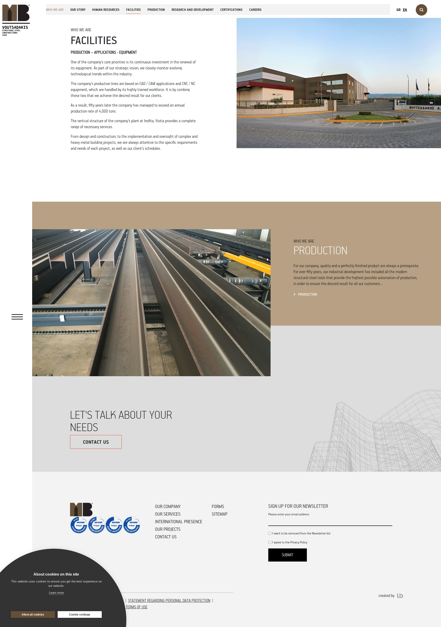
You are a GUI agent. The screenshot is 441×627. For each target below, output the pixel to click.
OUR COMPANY (168, 506)
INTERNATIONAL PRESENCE (178, 522)
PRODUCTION (156, 9)
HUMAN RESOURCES (105, 9)
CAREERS (255, 9)
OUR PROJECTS (168, 529)
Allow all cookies (33, 614)
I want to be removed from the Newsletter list (301, 533)
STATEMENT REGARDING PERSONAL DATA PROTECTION (169, 600)
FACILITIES (133, 9)
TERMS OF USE (136, 607)
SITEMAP (219, 514)
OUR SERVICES (168, 514)
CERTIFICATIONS (231, 9)
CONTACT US (96, 442)
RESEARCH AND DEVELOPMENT (193, 9)
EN (405, 9)
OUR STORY (77, 9)
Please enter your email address (288, 514)
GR (398, 9)
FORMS (218, 506)
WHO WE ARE (55, 9)
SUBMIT (287, 554)
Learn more (56, 592)
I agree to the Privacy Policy (289, 542)
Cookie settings (79, 614)
